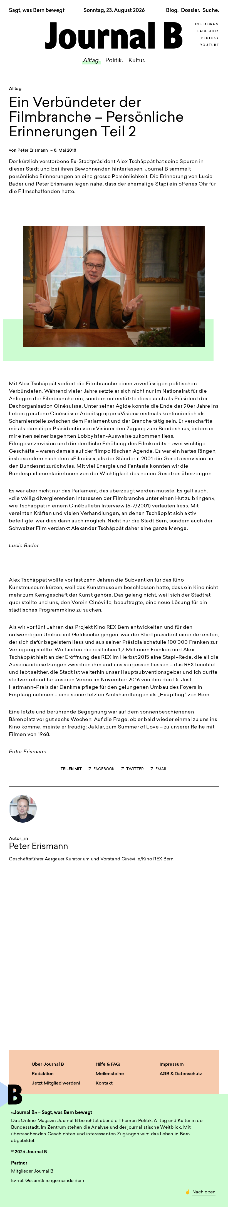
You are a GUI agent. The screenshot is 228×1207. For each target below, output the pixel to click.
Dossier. (190, 10)
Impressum (172, 1064)
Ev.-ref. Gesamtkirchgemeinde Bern (47, 1181)
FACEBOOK (104, 769)
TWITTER (135, 769)
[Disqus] (114, 959)
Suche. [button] (210, 10)
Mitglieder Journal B (32, 1171)
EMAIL (161, 769)
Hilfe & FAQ (108, 1064)
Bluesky (210, 38)
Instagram (207, 24)
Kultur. (136, 61)
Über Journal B (48, 1064)
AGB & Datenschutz (181, 1074)
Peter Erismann (33, 151)
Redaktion (43, 1074)
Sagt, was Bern (37, 10)
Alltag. (91, 61)
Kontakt (104, 1083)
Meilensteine (110, 1074)
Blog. (172, 10)
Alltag (15, 89)
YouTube (209, 45)
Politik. (114, 61)
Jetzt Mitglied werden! (56, 1083)
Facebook (208, 31)
